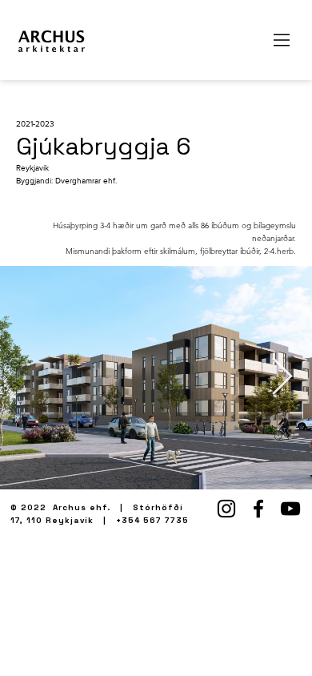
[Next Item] (282, 377)
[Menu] (282, 40)
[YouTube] (290, 509)
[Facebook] (258, 509)
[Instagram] (226, 509)
